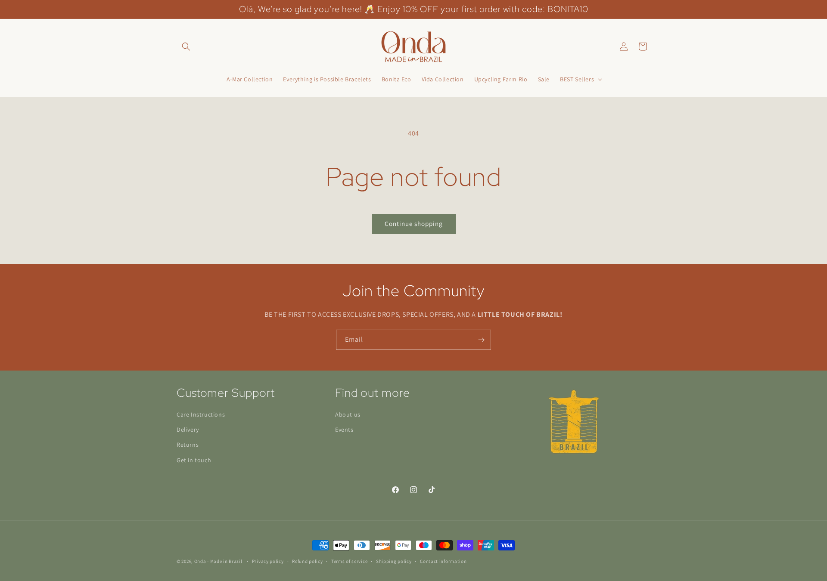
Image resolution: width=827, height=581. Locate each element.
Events (344, 429)
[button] (186, 46)
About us (348, 414)
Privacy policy (268, 561)
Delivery (188, 429)
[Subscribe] (481, 340)
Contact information (443, 561)
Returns (188, 445)
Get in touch (194, 460)
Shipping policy (394, 561)
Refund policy (307, 561)
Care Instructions (201, 414)
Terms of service (349, 561)
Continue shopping (414, 223)
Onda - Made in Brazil (218, 561)
